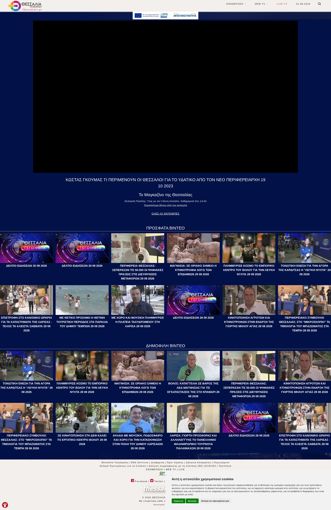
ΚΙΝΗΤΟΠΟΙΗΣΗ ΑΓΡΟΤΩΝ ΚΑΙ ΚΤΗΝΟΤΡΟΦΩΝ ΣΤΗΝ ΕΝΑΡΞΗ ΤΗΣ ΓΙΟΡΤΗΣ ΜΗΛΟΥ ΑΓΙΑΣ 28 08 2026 (249, 322)
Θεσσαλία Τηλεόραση (114, 462)
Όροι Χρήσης (175, 462)
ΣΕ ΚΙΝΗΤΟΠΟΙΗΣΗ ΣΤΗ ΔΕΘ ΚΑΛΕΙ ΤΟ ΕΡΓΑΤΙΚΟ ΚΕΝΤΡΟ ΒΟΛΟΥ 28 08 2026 (82, 440)
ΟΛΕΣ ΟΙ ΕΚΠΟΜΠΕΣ (165, 213)
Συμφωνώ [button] (178, 501)
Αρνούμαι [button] (192, 501)
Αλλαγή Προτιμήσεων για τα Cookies (123, 466)
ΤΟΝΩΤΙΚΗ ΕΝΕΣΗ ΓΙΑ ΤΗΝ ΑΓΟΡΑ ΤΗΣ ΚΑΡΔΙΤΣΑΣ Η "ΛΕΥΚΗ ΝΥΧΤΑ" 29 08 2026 (304, 270)
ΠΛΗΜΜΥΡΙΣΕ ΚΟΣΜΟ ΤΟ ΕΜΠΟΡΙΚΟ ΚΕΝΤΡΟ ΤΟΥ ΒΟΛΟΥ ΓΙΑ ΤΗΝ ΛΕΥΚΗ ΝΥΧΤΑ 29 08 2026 (249, 270)
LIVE (182, 469)
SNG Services (140, 462)
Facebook (140, 481)
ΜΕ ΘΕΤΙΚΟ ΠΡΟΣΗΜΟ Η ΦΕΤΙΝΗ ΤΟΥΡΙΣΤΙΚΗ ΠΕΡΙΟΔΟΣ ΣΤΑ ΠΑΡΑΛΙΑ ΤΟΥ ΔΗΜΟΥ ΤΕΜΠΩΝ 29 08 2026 (82, 322)
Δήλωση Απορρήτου (198, 462)
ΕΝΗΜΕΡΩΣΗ (234, 4)
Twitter (158, 481)
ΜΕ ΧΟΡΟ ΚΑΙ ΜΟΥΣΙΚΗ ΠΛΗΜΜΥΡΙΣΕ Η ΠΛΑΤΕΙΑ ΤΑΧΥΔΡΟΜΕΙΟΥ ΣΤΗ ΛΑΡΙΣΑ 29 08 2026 (137, 322)
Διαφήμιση (157, 462)
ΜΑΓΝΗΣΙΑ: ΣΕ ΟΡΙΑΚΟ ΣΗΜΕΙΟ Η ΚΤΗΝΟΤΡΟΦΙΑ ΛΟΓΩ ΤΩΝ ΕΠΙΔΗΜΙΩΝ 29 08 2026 (193, 270)
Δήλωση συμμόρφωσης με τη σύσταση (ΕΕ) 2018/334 (182, 466)
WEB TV (260, 4)
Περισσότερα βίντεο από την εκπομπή (165, 205)
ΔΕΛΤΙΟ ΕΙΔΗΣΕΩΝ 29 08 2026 (82, 265)
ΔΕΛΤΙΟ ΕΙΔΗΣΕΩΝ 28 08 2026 (193, 317)
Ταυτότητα (225, 466)
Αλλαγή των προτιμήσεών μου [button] (215, 501)
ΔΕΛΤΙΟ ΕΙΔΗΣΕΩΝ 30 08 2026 (26, 265)
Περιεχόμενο (222, 462)
